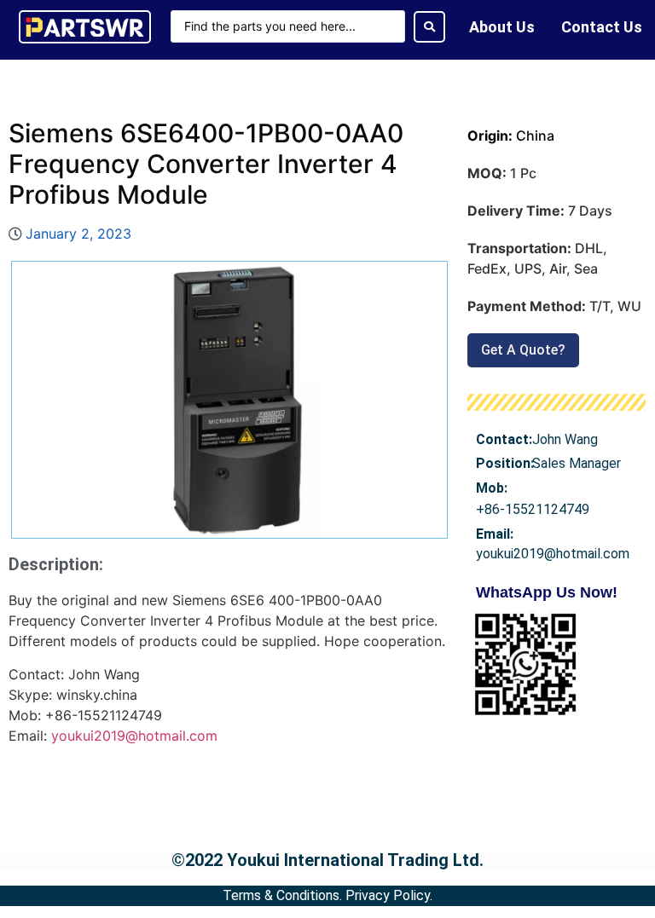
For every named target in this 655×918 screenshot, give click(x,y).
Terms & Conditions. (282, 895)
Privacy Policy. (388, 895)
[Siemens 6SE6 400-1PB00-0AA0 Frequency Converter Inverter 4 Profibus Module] (229, 400)
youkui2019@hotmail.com (134, 735)
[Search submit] (429, 27)
